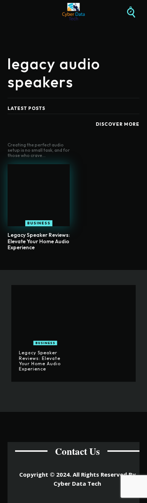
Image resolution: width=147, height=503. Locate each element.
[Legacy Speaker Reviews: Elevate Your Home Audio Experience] (39, 195)
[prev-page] (66, 265)
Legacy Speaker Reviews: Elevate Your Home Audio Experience (39, 241)
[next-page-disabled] (78, 265)
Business (39, 223)
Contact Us (77, 451)
